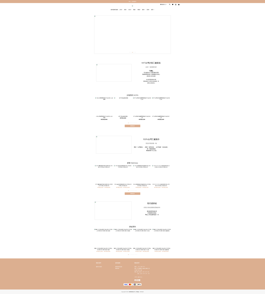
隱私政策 (117, 268)
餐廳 (139, 9)
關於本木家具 (99, 266)
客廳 (134, 9)
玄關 (148, 9)
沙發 (121, 9)
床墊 (125, 9)
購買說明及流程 (118, 266)
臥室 (130, 9)
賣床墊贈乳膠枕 (114, 9)
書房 (143, 9)
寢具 (152, 9)
